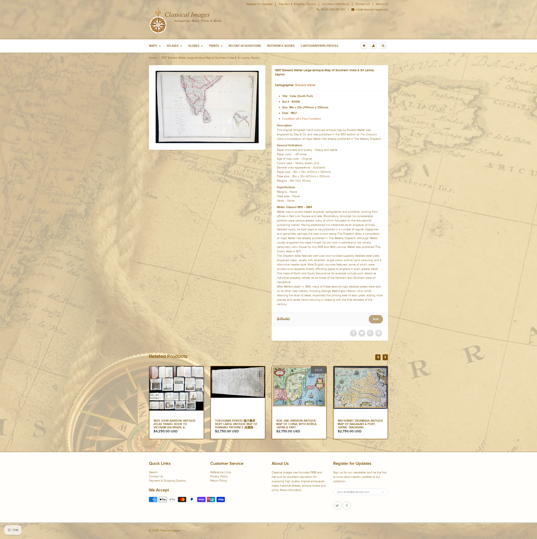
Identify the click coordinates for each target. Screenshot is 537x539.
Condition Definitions (335, 4)
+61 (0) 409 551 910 (333, 9)
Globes (193, 45)
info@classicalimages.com (372, 9)
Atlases (173, 45)
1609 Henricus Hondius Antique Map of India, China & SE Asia (359, 424)
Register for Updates (259, 4)
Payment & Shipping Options (297, 4)
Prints (214, 45)
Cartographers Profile (319, 45)
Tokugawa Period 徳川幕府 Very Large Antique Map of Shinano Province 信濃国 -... (175, 424)
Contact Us (363, 4)
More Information (291, 490)
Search (153, 472)
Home (153, 58)
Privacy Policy (219, 476)
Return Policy (218, 480)
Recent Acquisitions (245, 45)
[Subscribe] (382, 492)
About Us (382, 4)
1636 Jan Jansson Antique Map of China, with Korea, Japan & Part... (235, 424)
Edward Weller (305, 85)
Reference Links (220, 472)
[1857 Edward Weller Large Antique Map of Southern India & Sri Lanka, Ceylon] (207, 107)
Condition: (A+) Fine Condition (301, 118)
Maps (153, 45)
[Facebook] (347, 505)
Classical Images (170, 530)
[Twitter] (337, 505)
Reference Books (281, 45)
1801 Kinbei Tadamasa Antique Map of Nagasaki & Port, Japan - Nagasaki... (299, 424)
